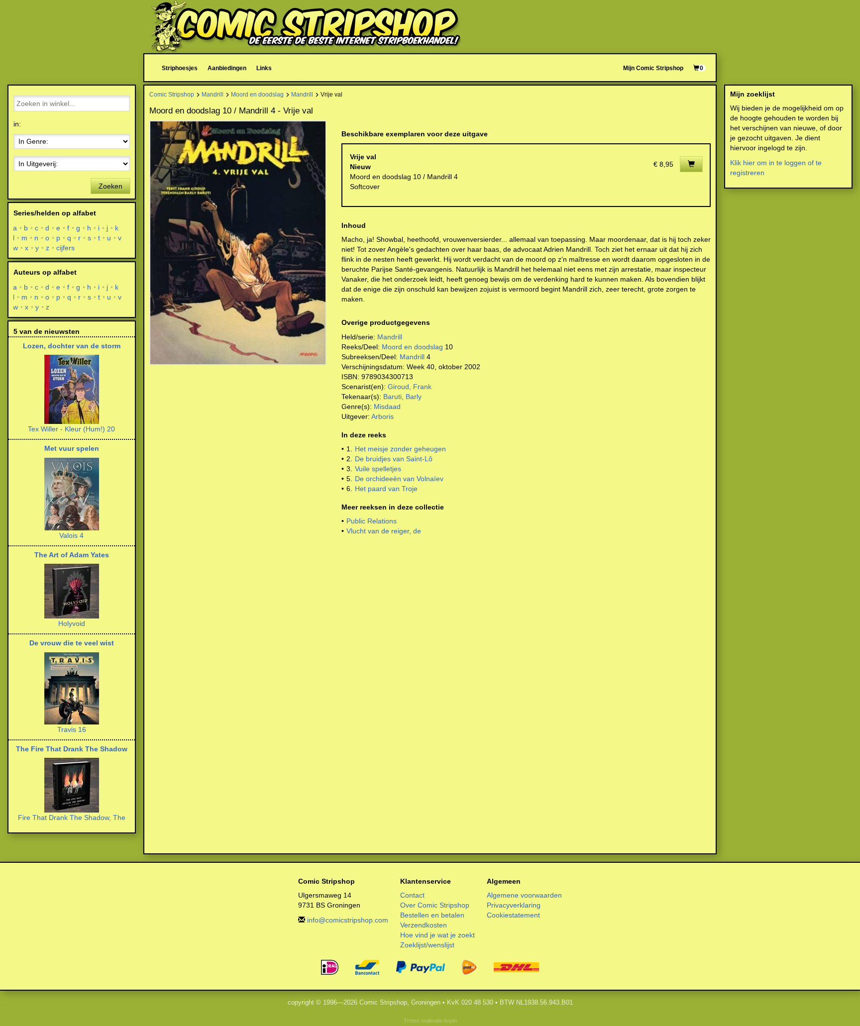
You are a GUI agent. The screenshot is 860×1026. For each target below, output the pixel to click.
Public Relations (371, 521)
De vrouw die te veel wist (71, 643)
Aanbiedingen (227, 68)
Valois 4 (71, 535)
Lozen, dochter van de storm (71, 346)
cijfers (66, 248)
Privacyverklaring (513, 905)
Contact (412, 895)
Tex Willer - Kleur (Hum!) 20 (71, 429)
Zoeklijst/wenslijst (427, 945)
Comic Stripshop (171, 94)
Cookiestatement (513, 915)
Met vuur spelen (71, 448)
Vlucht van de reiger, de (383, 531)
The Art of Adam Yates (71, 555)
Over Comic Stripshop (434, 905)
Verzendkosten (423, 925)
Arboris (382, 416)
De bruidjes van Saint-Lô (393, 459)
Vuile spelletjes (378, 469)
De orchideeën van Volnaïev (399, 479)
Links (264, 68)
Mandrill (212, 94)
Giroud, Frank (409, 387)
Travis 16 (71, 729)
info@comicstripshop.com (347, 920)
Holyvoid (71, 623)
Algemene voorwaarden (524, 895)
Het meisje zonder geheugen (400, 449)
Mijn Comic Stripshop (653, 68)
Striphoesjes (180, 68)
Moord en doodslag (257, 94)
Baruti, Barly (402, 397)
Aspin (450, 1021)
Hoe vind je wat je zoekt (437, 935)
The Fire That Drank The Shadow (71, 749)
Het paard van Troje (386, 489)
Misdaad (387, 406)
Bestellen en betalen (432, 915)
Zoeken (110, 186)
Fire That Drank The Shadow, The (71, 817)
